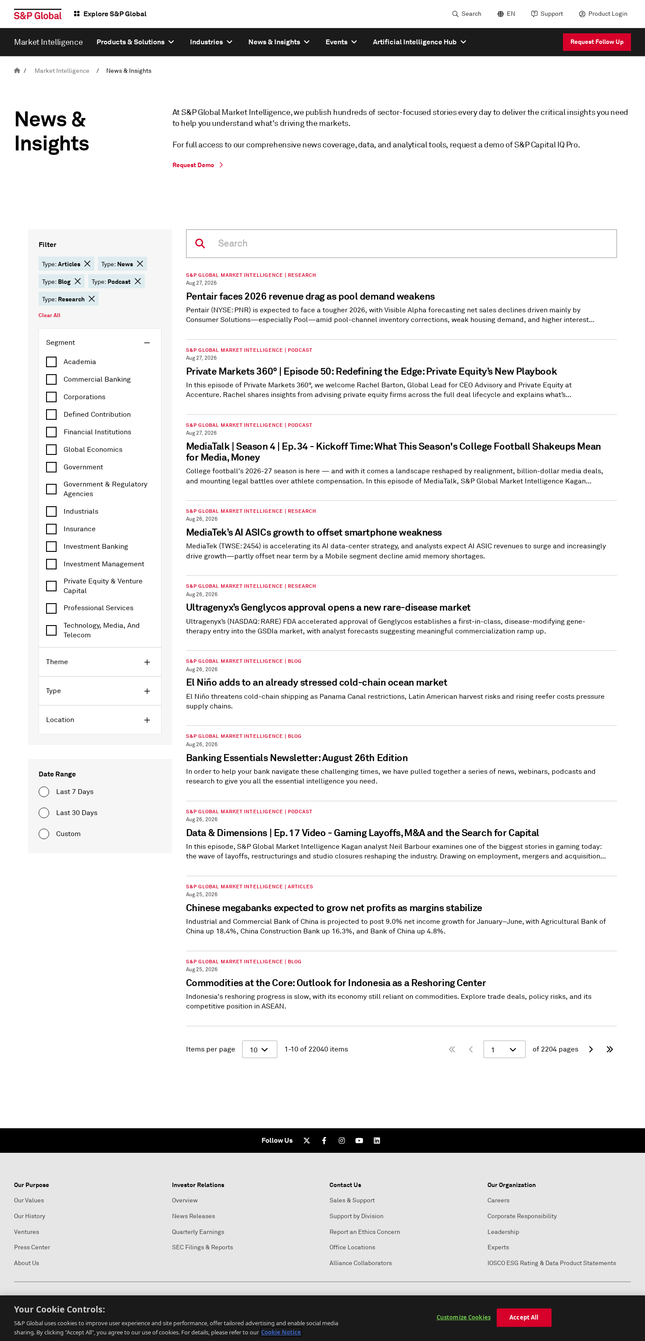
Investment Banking (96, 546)
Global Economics (93, 449)
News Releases (193, 1216)
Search (471, 14)
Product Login (607, 14)
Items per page (210, 1049)
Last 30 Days (76, 812)
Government (83, 467)
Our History (29, 1216)
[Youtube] (359, 1141)
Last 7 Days (74, 791)
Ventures (26, 1232)
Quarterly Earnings (198, 1232)
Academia (80, 362)
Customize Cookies (464, 1317)
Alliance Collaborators (361, 1263)
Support (552, 14)
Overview (185, 1200)
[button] (87, 263)
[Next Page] (590, 1049)
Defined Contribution (97, 414)
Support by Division (356, 1216)
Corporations (84, 397)
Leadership (503, 1232)
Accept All (523, 1317)
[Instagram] (342, 1141)
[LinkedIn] (377, 1141)
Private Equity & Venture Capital (103, 586)
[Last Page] (610, 1049)
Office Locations (352, 1247)
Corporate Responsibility (522, 1216)
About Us (26, 1263)
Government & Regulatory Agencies (105, 489)
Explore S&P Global (115, 13)
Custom (68, 834)
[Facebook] (324, 1141)
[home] (17, 71)
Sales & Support (352, 1200)
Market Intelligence (62, 71)
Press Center (32, 1247)
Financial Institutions (97, 432)
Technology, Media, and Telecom (102, 630)
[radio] (44, 792)
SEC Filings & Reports (202, 1247)
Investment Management (104, 564)
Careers (498, 1200)
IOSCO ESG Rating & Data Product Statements (551, 1263)
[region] (322, 1318)
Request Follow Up (597, 42)
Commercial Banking (97, 379)
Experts (498, 1247)
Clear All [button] (50, 315)
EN (511, 14)
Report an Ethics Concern (365, 1232)
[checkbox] (100, 362)
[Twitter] (307, 1141)
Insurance (80, 529)
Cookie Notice (281, 1332)
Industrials (81, 511)
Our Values (29, 1200)
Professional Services (98, 608)
